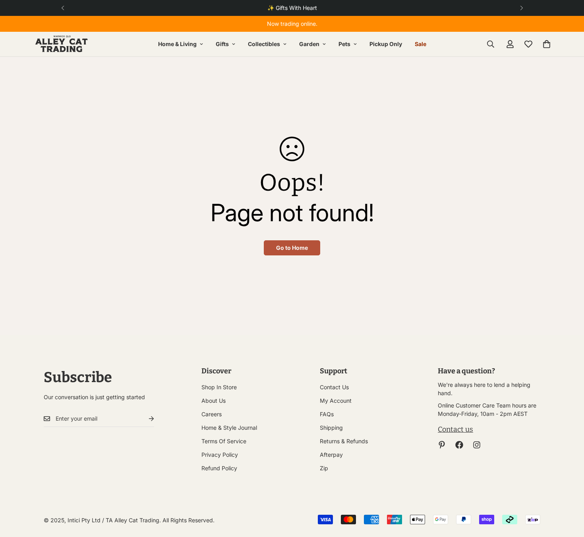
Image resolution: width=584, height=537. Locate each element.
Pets (344, 44)
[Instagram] (477, 445)
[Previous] (63, 8)
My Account (336, 400)
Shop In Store (219, 387)
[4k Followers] (459, 445)
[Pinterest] (442, 445)
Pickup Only (385, 44)
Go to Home (292, 247)
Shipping (331, 427)
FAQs (327, 414)
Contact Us (334, 387)
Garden (309, 44)
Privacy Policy (219, 454)
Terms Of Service (223, 441)
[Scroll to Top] (568, 494)
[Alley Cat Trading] (61, 44)
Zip (324, 468)
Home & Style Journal (229, 427)
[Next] (521, 8)
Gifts (222, 44)
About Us (213, 400)
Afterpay (331, 454)
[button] (547, 44)
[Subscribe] (145, 419)
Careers (211, 414)
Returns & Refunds (344, 441)
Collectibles (264, 44)
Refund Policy (219, 468)
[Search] (490, 44)
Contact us (455, 429)
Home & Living (177, 44)
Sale (420, 44)
